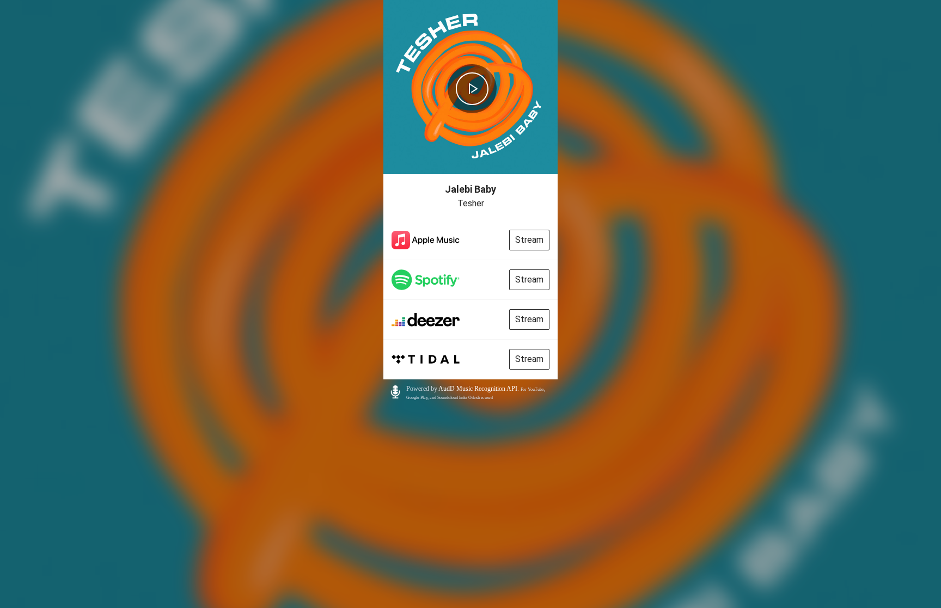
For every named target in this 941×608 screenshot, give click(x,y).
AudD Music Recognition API (477, 388)
